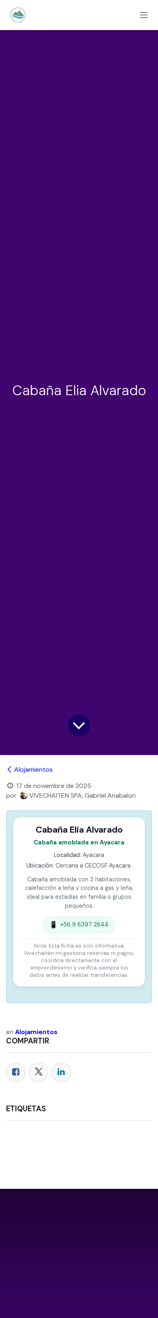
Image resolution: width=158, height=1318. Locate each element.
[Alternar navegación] (144, 15)
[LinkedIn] (61, 1072)
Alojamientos (33, 769)
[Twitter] (38, 1072)
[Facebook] (16, 1072)
